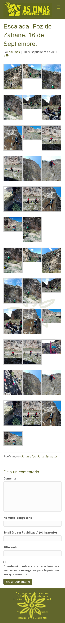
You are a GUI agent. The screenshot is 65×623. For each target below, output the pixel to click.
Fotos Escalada (47, 456)
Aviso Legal (22, 611)
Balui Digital (41, 617)
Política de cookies (39, 611)
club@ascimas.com (35, 605)
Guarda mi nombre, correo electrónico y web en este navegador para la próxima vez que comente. (31, 570)
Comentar (10, 478)
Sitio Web (10, 547)
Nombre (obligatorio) (18, 518)
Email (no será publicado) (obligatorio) (30, 532)
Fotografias (28, 456)
